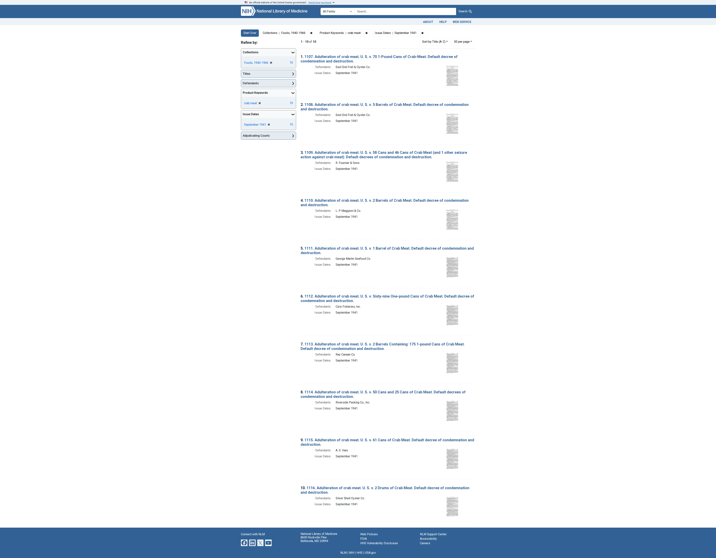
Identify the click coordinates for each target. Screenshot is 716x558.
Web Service (462, 22)
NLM (343, 552)
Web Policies (369, 534)
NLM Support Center (433, 534)
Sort (433, 41)
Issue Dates (251, 114)
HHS (359, 552)
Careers (425, 543)
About (428, 22)
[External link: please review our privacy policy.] (244, 542)
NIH (351, 552)
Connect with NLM (253, 534)
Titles (246, 74)
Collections (250, 52)
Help (443, 22)
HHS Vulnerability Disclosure (379, 543)
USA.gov (370, 552)
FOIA (363, 538)
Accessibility (428, 538)
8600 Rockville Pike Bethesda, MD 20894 (314, 539)
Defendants (251, 83)
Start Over (249, 33)
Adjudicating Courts (256, 135)
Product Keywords (255, 93)
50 (462, 41)
